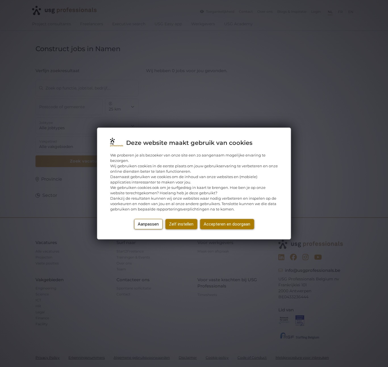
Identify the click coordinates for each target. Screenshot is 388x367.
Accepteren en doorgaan (227, 224)
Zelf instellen (181, 224)
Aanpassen (148, 224)
